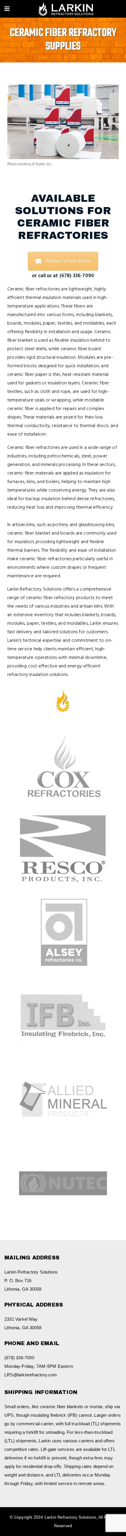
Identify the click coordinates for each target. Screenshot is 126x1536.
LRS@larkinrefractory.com (30, 1374)
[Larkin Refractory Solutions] (66, 10)
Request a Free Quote (68, 261)
